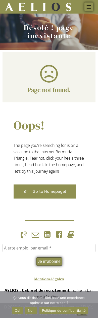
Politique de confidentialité (64, 310)
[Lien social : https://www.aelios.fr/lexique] (73, 235)
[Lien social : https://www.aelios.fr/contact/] (37, 235)
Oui (17, 310)
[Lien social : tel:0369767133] (25, 235)
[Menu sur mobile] (88, 7)
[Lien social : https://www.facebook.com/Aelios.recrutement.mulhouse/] (61, 235)
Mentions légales (49, 279)
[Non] (91, 304)
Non (31, 310)
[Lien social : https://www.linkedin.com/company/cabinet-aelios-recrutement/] (49, 235)
